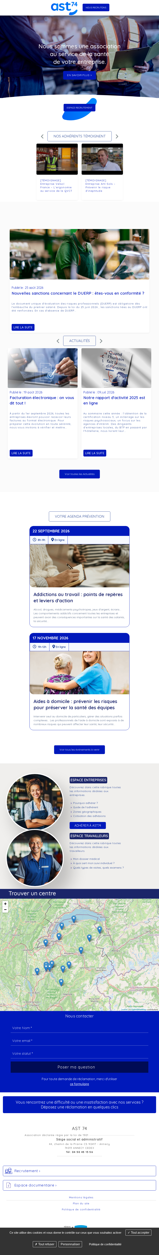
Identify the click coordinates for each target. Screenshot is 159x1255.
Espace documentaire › (35, 1185)
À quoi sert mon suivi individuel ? (93, 863)
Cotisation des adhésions (89, 816)
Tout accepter (139, 1232)
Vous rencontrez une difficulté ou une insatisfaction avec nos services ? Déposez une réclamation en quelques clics (79, 1104)
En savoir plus (78, 75)
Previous (42, 133)
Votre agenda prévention (79, 516)
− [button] (5, 909)
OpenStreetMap (138, 1009)
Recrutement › (27, 1171)
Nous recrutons (96, 7)
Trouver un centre (32, 893)
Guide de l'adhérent (85, 807)
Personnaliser (70, 1244)
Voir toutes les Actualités (79, 474)
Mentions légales (81, 1197)
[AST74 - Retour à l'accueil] (64, 7)
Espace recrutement (79, 107)
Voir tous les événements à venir (79, 749)
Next (117, 133)
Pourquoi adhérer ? (85, 803)
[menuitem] (113, 803)
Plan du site (81, 1203)
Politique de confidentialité (81, 1209)
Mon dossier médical (86, 859)
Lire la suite (23, 327)
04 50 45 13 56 (82, 1151)
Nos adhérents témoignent (80, 136)
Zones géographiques (87, 811)
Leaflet (124, 1009)
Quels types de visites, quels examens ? (98, 867)
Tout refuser (45, 1244)
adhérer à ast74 (87, 825)
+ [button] (5, 903)
